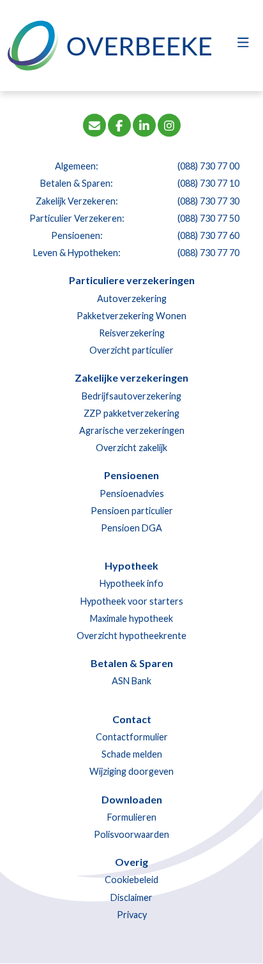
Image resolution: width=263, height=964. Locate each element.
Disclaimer (131, 897)
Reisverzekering (132, 332)
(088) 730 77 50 (208, 218)
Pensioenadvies (132, 493)
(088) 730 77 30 (208, 201)
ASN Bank (131, 680)
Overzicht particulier (131, 350)
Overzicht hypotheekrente (131, 635)
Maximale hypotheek (131, 618)
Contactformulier (132, 736)
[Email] (94, 124)
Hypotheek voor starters (131, 601)
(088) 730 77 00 (208, 166)
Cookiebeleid (131, 879)
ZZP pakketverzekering (131, 413)
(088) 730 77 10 (208, 183)
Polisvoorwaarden (131, 834)
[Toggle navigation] (243, 46)
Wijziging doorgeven (131, 771)
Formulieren (131, 817)
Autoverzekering (132, 298)
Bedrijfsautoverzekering (131, 396)
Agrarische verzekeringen (131, 430)
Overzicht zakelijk (131, 447)
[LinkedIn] (144, 124)
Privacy (132, 914)
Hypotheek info (131, 583)
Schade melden (131, 754)
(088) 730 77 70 (208, 252)
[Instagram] (169, 124)
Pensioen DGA (131, 527)
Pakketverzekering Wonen (131, 315)
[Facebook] (119, 124)
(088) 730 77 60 (208, 235)
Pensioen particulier (132, 510)
